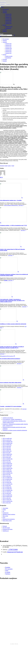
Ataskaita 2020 (8, 20)
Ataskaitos (5, 12)
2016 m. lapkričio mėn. (7, 496)
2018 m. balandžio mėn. (8, 472)
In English (5, 29)
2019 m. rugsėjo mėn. (7, 455)
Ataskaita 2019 (8, 21)
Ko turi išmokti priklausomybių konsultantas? (10, 358)
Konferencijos (5, 512)
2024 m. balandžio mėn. (8, 441)
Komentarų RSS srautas (7, 529)
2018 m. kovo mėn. (7, 474)
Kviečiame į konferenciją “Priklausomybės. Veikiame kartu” (11, 630)
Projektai (4, 25)
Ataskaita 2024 (8, 14)
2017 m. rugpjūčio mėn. (7, 483)
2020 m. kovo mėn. (7, 452)
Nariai (6, 570)
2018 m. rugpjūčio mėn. (7, 468)
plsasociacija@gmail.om (15, 552)
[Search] (12, 35)
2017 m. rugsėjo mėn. (7, 482)
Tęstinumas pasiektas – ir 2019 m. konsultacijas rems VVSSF (13, 225)
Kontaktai (5, 31)
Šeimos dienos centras (7, 520)
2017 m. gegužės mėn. (7, 488)
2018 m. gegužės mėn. (7, 471)
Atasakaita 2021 (8, 18)
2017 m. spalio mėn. (7, 480)
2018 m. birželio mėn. (7, 469)
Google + (9, 165)
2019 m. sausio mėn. (7, 461)
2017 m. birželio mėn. (7, 487)
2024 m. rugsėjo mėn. (7, 440)
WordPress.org (6, 530)
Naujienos (5, 10)
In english (7, 572)
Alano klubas (5, 508)
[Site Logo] (2, 7)
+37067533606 (13, 549)
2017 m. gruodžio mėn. (7, 477)
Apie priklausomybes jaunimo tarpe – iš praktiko (11, 200)
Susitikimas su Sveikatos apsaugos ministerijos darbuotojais (13, 323)
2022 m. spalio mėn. (7, 447)
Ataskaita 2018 (8, 23)
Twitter (5, 165)
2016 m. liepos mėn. (7, 502)
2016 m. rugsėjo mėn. (7, 499)
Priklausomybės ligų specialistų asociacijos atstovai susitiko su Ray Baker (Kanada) (14, 638)
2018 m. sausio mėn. (7, 476)
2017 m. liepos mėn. (7, 485)
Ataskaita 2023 (8, 15)
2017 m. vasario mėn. (7, 491)
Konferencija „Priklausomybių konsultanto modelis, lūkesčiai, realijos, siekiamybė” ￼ (13, 616)
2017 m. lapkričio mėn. (7, 479)
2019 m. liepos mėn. (7, 457)
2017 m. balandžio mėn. (8, 490)
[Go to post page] (11, 197)
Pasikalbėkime (8, 28)
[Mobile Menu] (0, 36)
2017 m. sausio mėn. (7, 493)
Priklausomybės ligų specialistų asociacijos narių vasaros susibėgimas (12, 623)
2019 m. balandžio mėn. (8, 458)
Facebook (2, 165)
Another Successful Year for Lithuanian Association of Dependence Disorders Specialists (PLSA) (12, 347)
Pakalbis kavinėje (8, 26)
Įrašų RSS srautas (6, 527)
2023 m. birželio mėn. (7, 444)
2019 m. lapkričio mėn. (7, 454)
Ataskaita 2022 (8, 17)
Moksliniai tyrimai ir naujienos (9, 514)
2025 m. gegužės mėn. (7, 438)
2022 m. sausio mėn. (7, 449)
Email (13, 165)
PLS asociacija (6, 9)
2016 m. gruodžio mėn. (7, 494)
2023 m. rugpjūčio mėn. (7, 443)
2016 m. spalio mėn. (7, 498)
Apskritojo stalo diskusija (8, 417)
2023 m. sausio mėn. (7, 446)
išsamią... (6, 280)
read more (21, 205)
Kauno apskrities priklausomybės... (11, 205)
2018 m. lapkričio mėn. (7, 465)
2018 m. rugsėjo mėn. (7, 466)
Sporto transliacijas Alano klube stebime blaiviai (10, 382)
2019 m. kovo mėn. (7, 460)
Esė (3, 511)
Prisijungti (5, 526)
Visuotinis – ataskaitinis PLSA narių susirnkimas (10, 406)
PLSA (1, 177)
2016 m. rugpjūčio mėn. (7, 501)
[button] (1, 34)
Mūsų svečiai (5, 515)
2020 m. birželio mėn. (7, 451)
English (4, 509)
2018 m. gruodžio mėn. (7, 463)
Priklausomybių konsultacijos (9, 519)
